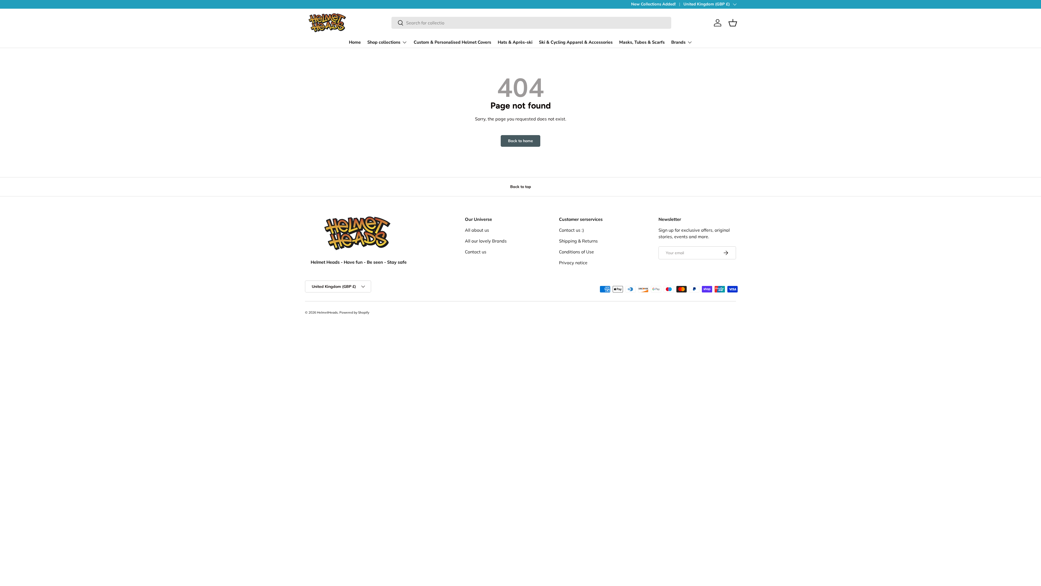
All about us (477, 230)
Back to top (520, 186)
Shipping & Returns (578, 241)
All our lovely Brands (486, 241)
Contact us (475, 251)
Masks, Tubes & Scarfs (642, 42)
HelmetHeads (327, 312)
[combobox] (531, 23)
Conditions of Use (576, 251)
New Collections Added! (653, 4)
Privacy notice (573, 262)
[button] (733, 23)
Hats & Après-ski (515, 42)
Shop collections (383, 42)
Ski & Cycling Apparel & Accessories (576, 42)
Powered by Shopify (354, 312)
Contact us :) (571, 230)
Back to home (520, 140)
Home (355, 42)
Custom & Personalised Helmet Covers (452, 42)
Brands (678, 42)
